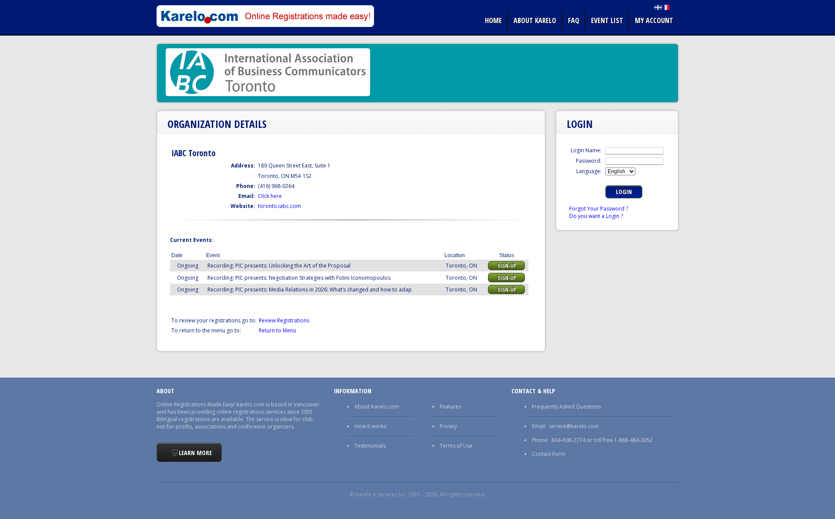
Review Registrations (284, 320)
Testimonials (370, 445)
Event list (607, 20)
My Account (654, 20)
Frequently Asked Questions (566, 406)
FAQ (573, 20)
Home (493, 20)
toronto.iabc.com (279, 206)
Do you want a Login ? (596, 216)
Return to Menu (277, 330)
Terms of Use (456, 445)
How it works (370, 426)
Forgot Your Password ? (598, 208)
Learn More (195, 453)
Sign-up (507, 265)
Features (450, 406)
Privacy (448, 426)
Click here (270, 196)
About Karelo (535, 20)
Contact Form (548, 454)
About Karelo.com (376, 406)
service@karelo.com (574, 426)
